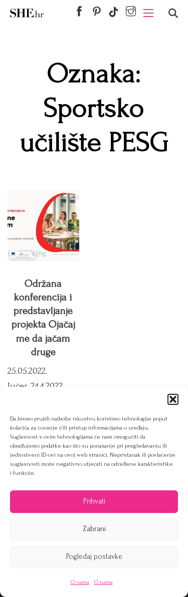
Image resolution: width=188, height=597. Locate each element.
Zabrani (94, 529)
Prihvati (94, 501)
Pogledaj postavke (94, 556)
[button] (173, 399)
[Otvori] (173, 13)
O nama (80, 582)
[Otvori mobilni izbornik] (148, 13)
